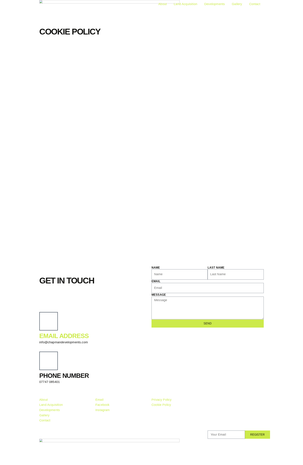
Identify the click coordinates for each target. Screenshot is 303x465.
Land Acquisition (185, 4)
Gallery (237, 4)
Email (156, 281)
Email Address (64, 335)
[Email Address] (48, 321)
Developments (214, 4)
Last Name (216, 267)
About (162, 4)
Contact (254, 4)
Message (159, 294)
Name (156, 267)
